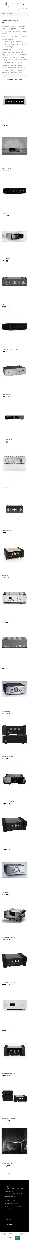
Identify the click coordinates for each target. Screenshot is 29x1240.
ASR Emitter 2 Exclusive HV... (9, 1118)
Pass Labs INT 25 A (6, 620)
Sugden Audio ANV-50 (7, 394)
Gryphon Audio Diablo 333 (8, 1163)
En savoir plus (9, 1237)
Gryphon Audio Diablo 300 (8, 937)
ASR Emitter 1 (5, 575)
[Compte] (19, 9)
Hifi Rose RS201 (5, 123)
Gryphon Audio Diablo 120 (8, 801)
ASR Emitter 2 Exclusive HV (8, 1073)
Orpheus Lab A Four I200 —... (9, 1028)
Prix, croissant (15, 76)
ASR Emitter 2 (5, 847)
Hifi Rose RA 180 (6, 485)
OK (17, 1237)
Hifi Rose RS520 (6, 258)
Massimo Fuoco (6, 666)
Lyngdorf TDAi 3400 (7, 439)
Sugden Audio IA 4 (6, 530)
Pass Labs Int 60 (6, 711)
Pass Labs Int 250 (6, 892)
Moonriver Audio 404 (7, 213)
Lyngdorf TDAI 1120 (6, 168)
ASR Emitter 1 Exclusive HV (8, 756)
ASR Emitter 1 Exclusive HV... (9, 982)
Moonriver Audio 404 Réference (10, 349)
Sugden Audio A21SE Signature (10, 304)
